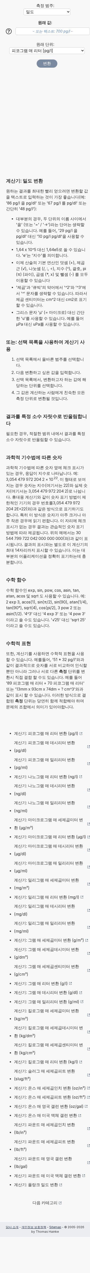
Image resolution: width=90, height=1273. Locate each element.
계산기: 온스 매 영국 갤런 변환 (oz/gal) (49, 1106)
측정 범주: (45, 5)
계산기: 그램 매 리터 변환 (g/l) (41, 983)
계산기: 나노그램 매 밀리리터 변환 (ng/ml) (44, 806)
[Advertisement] (45, 121)
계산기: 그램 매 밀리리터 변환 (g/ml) (46, 1001)
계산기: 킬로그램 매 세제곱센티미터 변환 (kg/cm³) (48, 1048)
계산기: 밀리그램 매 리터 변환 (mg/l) (46, 897)
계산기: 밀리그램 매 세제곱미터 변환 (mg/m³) (46, 884)
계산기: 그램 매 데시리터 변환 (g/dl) (46, 992)
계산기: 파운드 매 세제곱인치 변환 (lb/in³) (44, 1128)
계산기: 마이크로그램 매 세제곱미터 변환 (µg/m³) (48, 823)
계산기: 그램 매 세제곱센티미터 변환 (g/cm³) (46, 970)
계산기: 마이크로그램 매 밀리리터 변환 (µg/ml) (48, 867)
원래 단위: (45, 44)
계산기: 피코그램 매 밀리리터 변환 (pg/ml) (44, 763)
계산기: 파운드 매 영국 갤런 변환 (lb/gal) (43, 1162)
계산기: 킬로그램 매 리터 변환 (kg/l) (46, 1061)
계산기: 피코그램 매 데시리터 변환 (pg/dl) (44, 746)
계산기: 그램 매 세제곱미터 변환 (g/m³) (49, 940)
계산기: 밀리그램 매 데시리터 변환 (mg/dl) (44, 910)
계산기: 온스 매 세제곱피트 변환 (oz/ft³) (50, 1097)
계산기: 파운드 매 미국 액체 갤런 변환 (47, 1175)
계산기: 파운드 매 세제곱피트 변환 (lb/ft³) (44, 1145)
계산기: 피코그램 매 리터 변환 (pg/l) (46, 733)
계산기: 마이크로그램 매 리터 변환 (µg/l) (50, 836)
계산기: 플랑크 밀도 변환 (36, 1184)
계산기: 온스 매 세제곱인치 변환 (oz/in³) (50, 1088)
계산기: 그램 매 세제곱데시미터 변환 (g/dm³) (46, 953)
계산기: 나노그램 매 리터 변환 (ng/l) (46, 776)
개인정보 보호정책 (34, 1227)
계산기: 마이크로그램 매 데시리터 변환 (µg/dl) (48, 850)
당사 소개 (12, 1227)
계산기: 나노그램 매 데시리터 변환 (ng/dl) (44, 789)
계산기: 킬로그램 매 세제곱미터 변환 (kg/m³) (46, 1014)
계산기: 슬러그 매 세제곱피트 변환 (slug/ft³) (44, 1075)
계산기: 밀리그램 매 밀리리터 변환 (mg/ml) (44, 927)
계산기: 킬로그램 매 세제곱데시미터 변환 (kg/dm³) (48, 1031)
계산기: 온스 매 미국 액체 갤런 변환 (45, 1115)
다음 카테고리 (45, 1202)
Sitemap (55, 1227)
